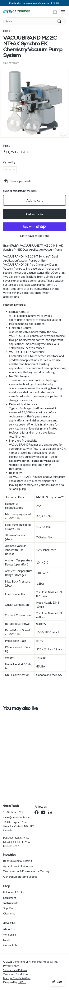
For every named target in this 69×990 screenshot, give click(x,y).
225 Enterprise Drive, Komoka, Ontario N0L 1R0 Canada (18, 826)
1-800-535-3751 (13, 811)
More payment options (34, 235)
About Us (9, 929)
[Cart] (54, 11)
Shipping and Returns (15, 970)
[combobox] (34, 21)
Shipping (7, 190)
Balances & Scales (14, 892)
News (6, 939)
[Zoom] (63, 132)
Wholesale (9, 934)
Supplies (8, 908)
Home (6, 30)
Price (6, 145)
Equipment (9, 897)
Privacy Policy (11, 965)
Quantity (9, 162)
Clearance (9, 913)
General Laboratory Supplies (20, 876)
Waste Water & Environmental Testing (26, 871)
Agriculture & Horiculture (18, 866)
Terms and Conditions (15, 974)
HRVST (22, 982)
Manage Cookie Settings (16, 978)
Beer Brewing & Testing (17, 860)
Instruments (10, 902)
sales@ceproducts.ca (16, 817)
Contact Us (10, 945)
